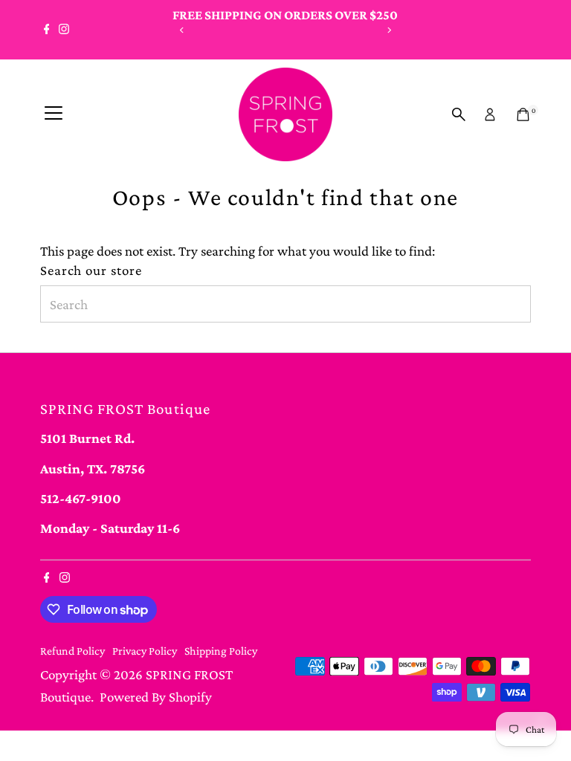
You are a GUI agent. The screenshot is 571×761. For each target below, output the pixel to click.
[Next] (388, 30)
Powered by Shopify (156, 697)
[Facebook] (47, 30)
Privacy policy (144, 650)
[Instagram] (64, 30)
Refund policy (72, 650)
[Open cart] (523, 114)
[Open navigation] (53, 114)
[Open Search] (458, 114)
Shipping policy (220, 650)
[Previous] (182, 30)
